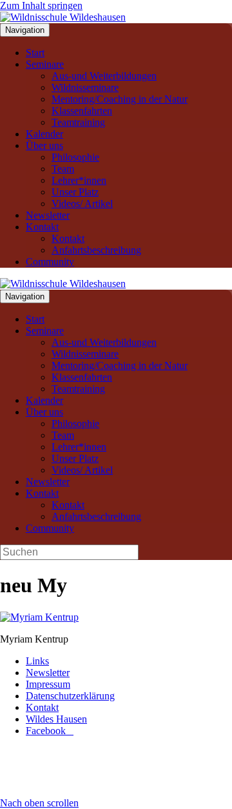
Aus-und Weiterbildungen (104, 75)
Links (37, 660)
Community (50, 261)
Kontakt (42, 226)
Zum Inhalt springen (41, 5)
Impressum (48, 684)
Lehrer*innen (79, 180)
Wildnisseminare (85, 87)
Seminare (45, 64)
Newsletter (48, 215)
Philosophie (75, 157)
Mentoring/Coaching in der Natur (120, 99)
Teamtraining (78, 122)
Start (35, 52)
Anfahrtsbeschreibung (96, 250)
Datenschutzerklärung (70, 695)
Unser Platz (75, 191)
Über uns (44, 145)
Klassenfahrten (82, 110)
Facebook (49, 730)
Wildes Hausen (56, 719)
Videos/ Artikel (82, 203)
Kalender (44, 133)
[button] (39, 802)
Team (63, 168)
